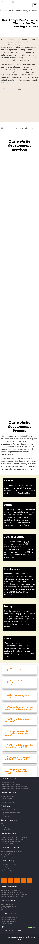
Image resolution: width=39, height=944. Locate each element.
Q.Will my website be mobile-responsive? (18, 720)
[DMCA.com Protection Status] (32, 928)
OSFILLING (15, 39)
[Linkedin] (3, 880)
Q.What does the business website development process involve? (17, 683)
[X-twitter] (17, 880)
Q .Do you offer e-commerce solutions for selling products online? (17, 771)
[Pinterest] (23, 880)
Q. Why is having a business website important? (17, 670)
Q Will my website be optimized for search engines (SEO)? (19, 746)
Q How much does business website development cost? (17, 758)
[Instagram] (10, 880)
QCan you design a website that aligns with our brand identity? (19, 708)
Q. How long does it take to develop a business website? (17, 696)
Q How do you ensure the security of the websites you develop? (16, 733)
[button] (19, 670)
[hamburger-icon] (34, 5)
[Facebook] (29, 880)
